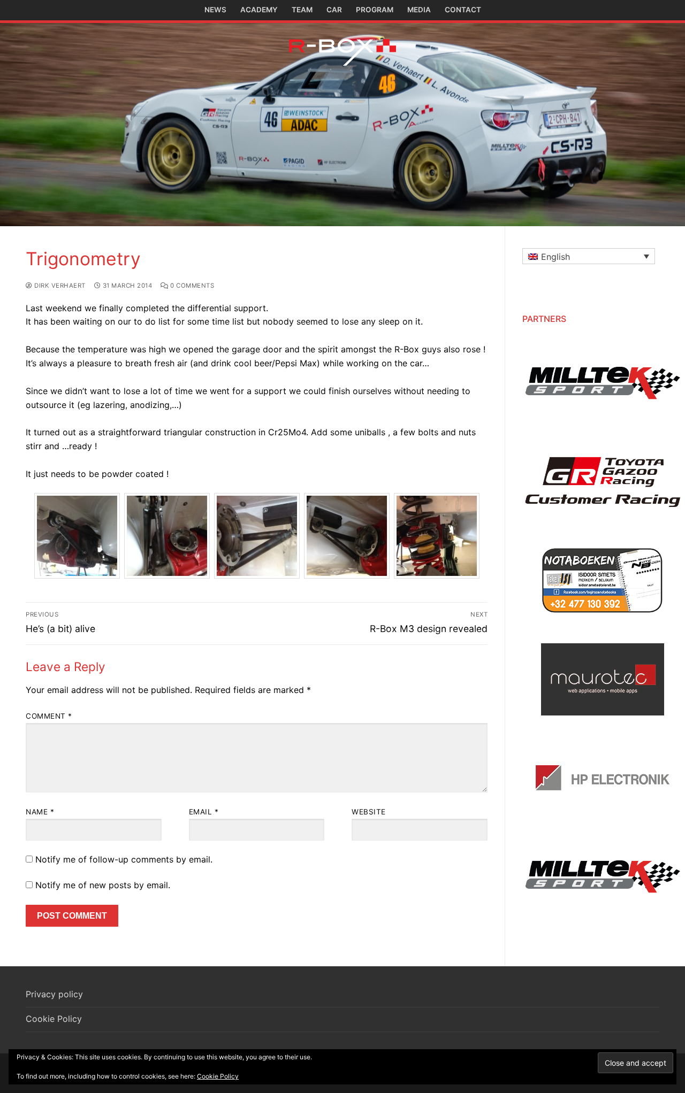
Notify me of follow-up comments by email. (123, 859)
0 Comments (191, 285)
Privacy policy (54, 994)
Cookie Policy (54, 1018)
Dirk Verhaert (59, 285)
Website (369, 811)
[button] (588, 256)
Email (204, 811)
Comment (49, 716)
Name (40, 811)
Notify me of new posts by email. (102, 885)
